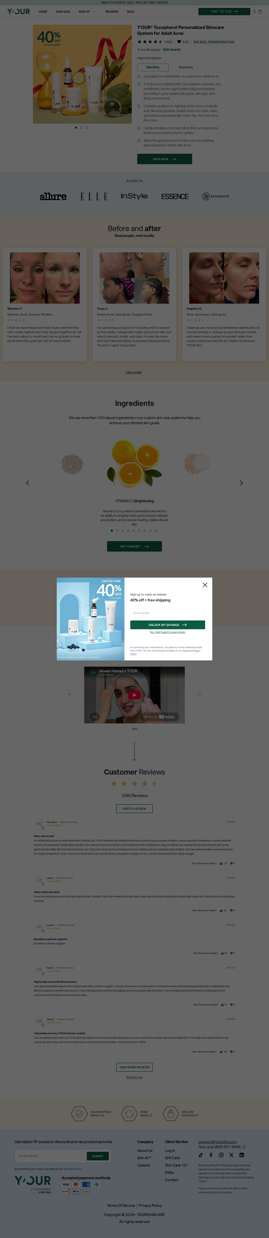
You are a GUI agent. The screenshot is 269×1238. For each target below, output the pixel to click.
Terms (185, 651)
